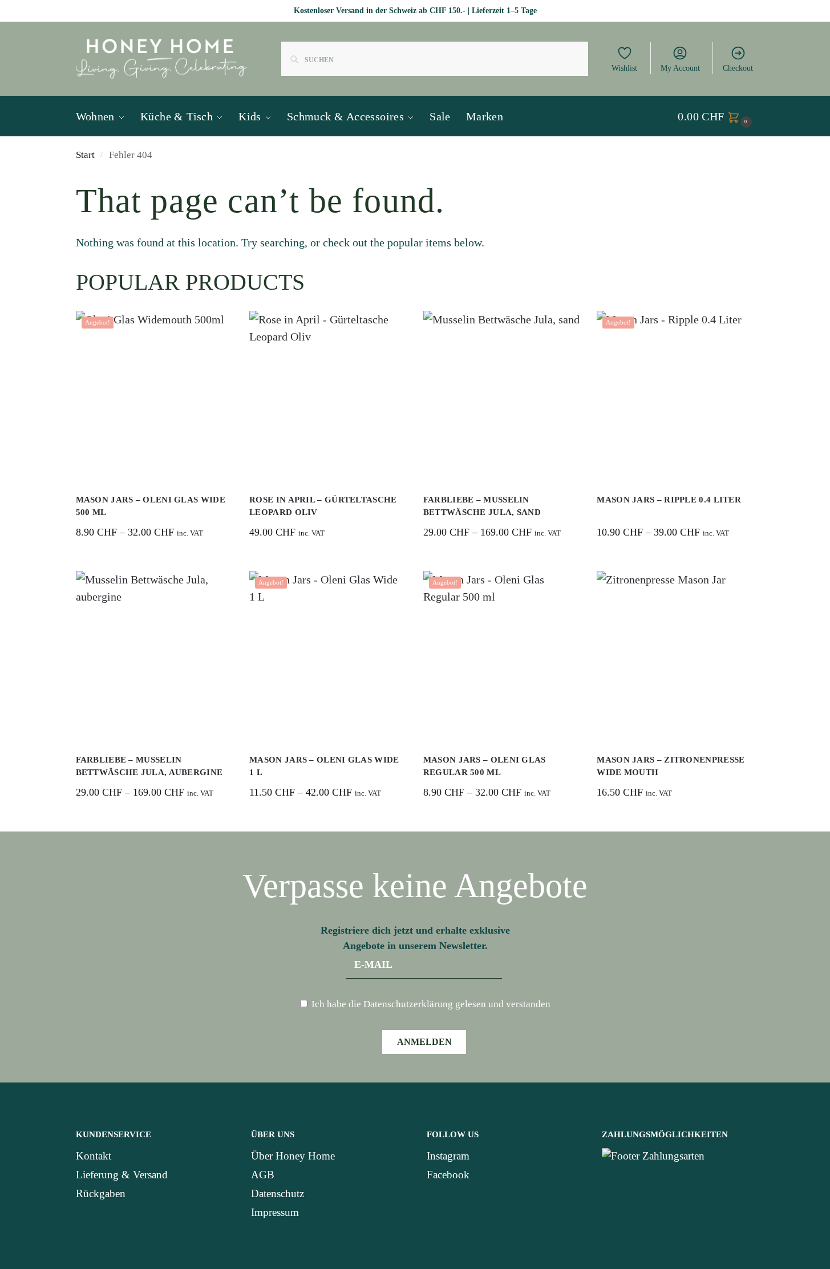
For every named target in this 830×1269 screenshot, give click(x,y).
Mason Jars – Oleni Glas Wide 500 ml (150, 506)
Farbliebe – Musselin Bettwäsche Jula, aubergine (149, 766)
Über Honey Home (293, 1156)
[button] (716, 116)
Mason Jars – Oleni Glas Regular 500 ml (484, 766)
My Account (680, 68)
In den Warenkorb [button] (327, 559)
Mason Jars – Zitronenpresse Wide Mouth (670, 766)
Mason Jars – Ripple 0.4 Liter (669, 499)
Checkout (738, 68)
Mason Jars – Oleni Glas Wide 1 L (324, 766)
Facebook (448, 1175)
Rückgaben (100, 1193)
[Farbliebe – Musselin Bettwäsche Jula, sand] (501, 396)
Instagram (448, 1156)
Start (85, 154)
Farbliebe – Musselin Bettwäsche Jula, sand (482, 506)
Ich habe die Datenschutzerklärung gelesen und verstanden (429, 1004)
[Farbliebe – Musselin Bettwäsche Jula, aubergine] (154, 656)
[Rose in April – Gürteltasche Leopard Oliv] (327, 396)
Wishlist (624, 68)
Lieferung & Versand (122, 1175)
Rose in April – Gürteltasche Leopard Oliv (322, 506)
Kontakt (93, 1156)
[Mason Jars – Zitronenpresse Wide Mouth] (675, 656)
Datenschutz (277, 1193)
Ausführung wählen (153, 559)
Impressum (275, 1212)
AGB (262, 1175)
